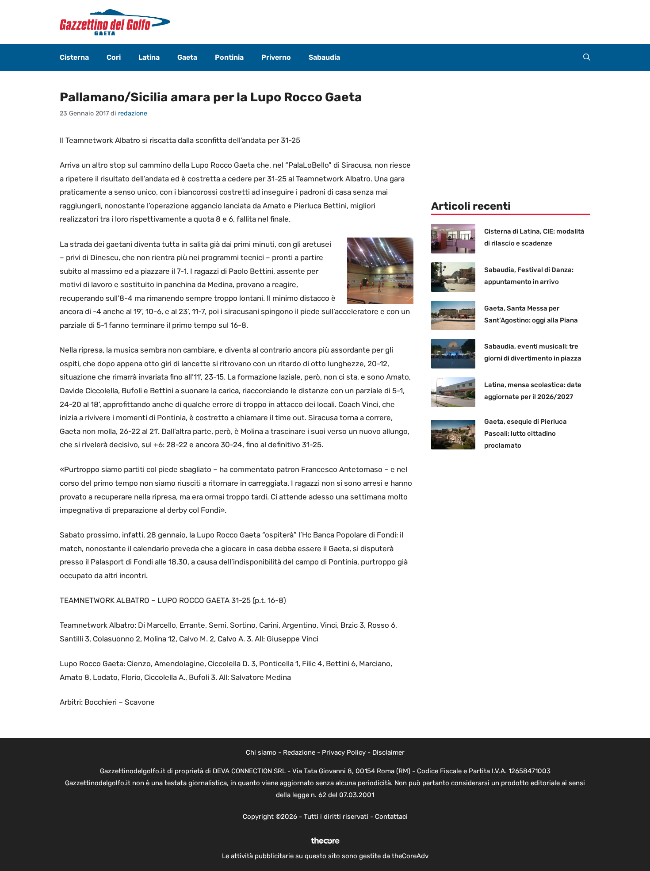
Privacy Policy (344, 752)
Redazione (299, 752)
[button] (586, 57)
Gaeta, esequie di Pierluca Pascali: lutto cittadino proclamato (525, 433)
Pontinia (229, 57)
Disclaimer (388, 752)
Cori (114, 57)
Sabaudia (324, 57)
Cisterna (74, 57)
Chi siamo (261, 752)
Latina (149, 57)
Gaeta (187, 57)
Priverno (276, 57)
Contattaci (391, 817)
